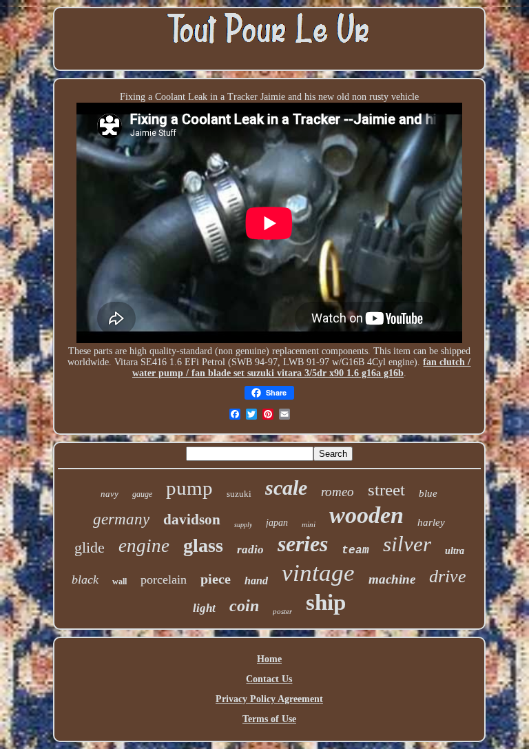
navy (109, 494)
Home (269, 659)
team (355, 550)
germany (121, 519)
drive (447, 576)
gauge (142, 494)
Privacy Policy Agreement (269, 699)
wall (119, 581)
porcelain (164, 579)
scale (286, 487)
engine (143, 545)
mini (308, 524)
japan (277, 522)
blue (428, 493)
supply (243, 525)
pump (189, 488)
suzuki (239, 494)
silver (407, 544)
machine (392, 579)
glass (203, 545)
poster (282, 611)
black (85, 579)
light (204, 608)
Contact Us (269, 679)
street (386, 489)
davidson (191, 519)
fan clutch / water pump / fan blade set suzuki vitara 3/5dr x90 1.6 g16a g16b (301, 367)
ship (326, 602)
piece (215, 578)
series (303, 543)
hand (256, 580)
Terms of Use (269, 719)
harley (431, 522)
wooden (366, 515)
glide (89, 547)
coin (244, 606)
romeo (337, 491)
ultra (454, 551)
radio (250, 549)
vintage (318, 573)
